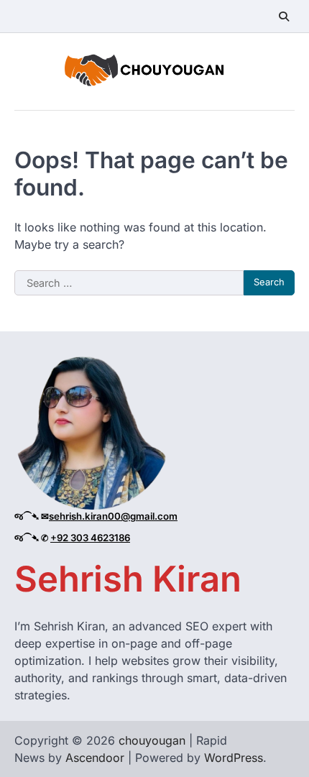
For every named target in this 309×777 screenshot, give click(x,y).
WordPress (233, 757)
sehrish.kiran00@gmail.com (113, 516)
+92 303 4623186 (90, 537)
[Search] (284, 16)
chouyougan (152, 740)
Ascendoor (94, 757)
